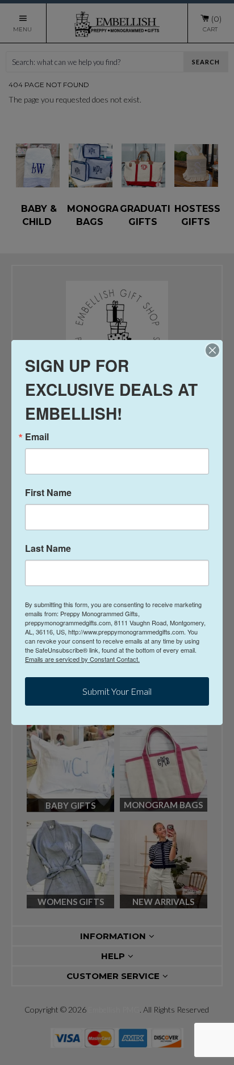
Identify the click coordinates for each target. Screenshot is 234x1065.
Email (37, 436)
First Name (48, 492)
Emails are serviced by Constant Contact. (82, 658)
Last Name (48, 548)
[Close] (212, 350)
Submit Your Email (117, 691)
